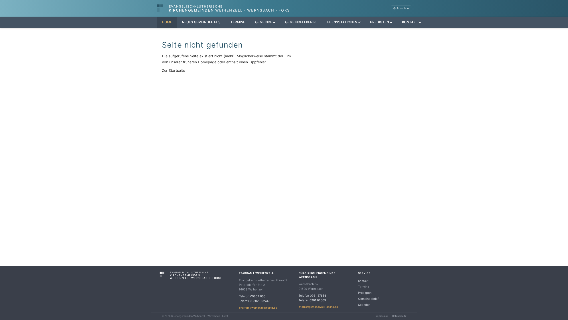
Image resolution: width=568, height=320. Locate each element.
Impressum (382, 316)
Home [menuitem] (167, 22)
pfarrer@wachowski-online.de (318, 306)
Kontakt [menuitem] (410, 22)
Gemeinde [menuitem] (263, 22)
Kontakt (363, 281)
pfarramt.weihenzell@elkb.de (258, 307)
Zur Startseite (173, 70)
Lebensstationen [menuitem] (341, 22)
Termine (363, 286)
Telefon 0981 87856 (312, 295)
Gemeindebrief (368, 298)
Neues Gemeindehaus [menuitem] (201, 22)
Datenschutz (399, 316)
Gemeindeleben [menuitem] (299, 22)
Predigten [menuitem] (379, 22)
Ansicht (401, 8)
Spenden (364, 304)
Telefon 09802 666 (252, 296)
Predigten (365, 292)
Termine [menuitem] (238, 22)
